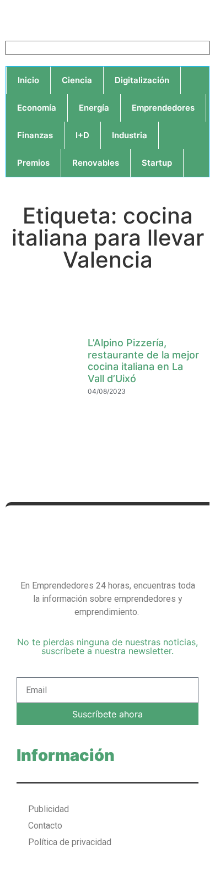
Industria (129, 135)
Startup (157, 162)
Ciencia (77, 80)
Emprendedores (163, 107)
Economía (36, 107)
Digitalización (142, 80)
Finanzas (35, 135)
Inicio (28, 80)
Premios (33, 162)
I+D (82, 135)
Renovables (95, 162)
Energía (94, 107)
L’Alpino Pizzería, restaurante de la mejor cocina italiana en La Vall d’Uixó (143, 360)
